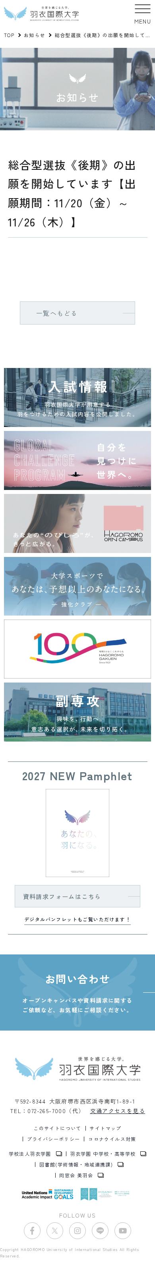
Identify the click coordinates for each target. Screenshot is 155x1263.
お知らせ (34, 34)
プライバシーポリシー (53, 1139)
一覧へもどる (57, 313)
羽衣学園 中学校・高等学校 (103, 1153)
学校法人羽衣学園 (30, 1153)
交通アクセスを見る (117, 1111)
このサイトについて (57, 1128)
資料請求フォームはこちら (62, 896)
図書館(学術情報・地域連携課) (76, 1164)
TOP (9, 34)
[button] (142, 13)
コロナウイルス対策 (112, 1139)
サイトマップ (105, 1128)
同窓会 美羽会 (76, 1175)
